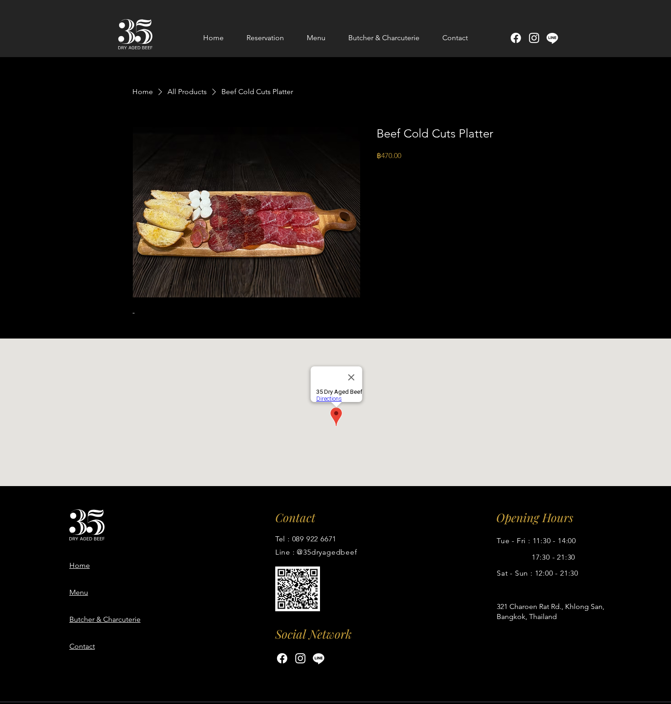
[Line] (552, 38)
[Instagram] (534, 38)
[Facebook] (516, 38)
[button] (316, 37)
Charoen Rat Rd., (536, 606)
